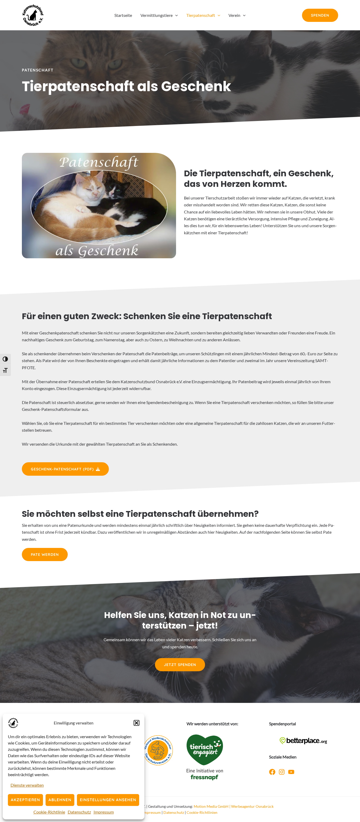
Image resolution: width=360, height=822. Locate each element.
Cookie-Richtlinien (202, 812)
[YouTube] (291, 772)
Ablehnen (59, 799)
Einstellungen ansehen (108, 799)
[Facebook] (272, 772)
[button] (136, 723)
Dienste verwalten (27, 784)
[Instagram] (282, 772)
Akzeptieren (25, 799)
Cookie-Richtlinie (49, 811)
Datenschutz (79, 811)
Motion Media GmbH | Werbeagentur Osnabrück (234, 806)
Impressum (104, 811)
